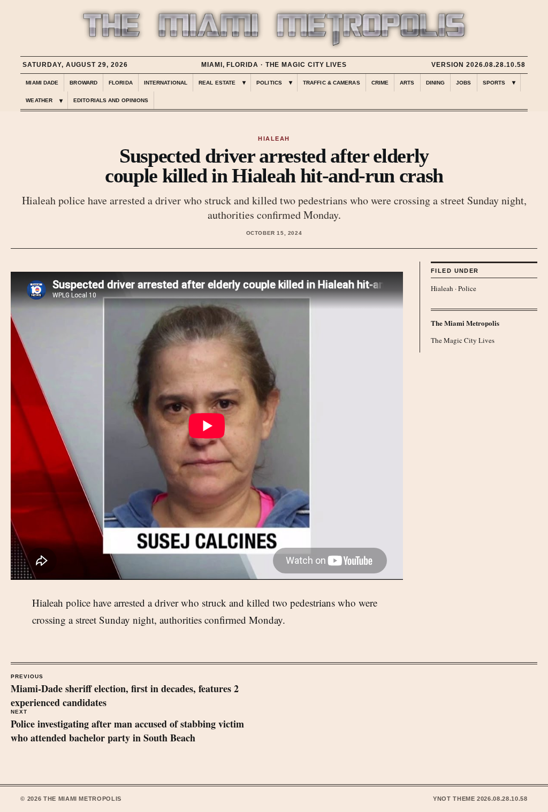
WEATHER (39, 100)
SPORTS (494, 83)
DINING (435, 83)
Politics (269, 83)
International (165, 83)
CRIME (380, 83)
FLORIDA (121, 83)
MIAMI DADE (42, 83)
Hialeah (442, 288)
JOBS (463, 83)
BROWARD (83, 83)
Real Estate (217, 83)
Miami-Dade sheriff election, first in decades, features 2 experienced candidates (125, 691)
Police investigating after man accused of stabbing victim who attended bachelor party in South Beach (127, 727)
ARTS (407, 83)
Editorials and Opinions (110, 100)
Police (467, 288)
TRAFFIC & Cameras (331, 83)
